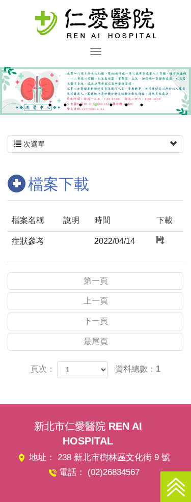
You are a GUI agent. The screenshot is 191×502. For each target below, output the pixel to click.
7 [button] (142, 105)
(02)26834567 (114, 472)
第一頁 (96, 280)
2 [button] (65, 105)
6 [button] (126, 105)
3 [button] (80, 105)
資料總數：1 (137, 369)
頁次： (43, 369)
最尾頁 (96, 341)
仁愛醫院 (95, 23)
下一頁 (96, 321)
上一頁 (96, 300)
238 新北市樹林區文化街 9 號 (114, 457)
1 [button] (50, 105)
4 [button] (96, 105)
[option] (95, 91)
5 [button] (111, 105)
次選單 (33, 144)
